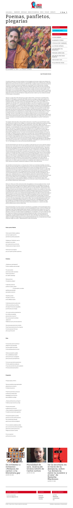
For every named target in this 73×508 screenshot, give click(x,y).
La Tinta (55, 494)
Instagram (41, 497)
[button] (10, 12)
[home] (36, 5)
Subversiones (56, 498)
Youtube (41, 498)
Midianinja (55, 496)
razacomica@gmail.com (12, 496)
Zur (54, 499)
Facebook (41, 495)
